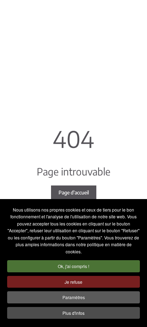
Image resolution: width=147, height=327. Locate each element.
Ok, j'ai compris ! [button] (73, 266)
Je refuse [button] (73, 282)
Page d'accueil (74, 192)
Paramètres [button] (73, 297)
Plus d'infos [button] (73, 313)
